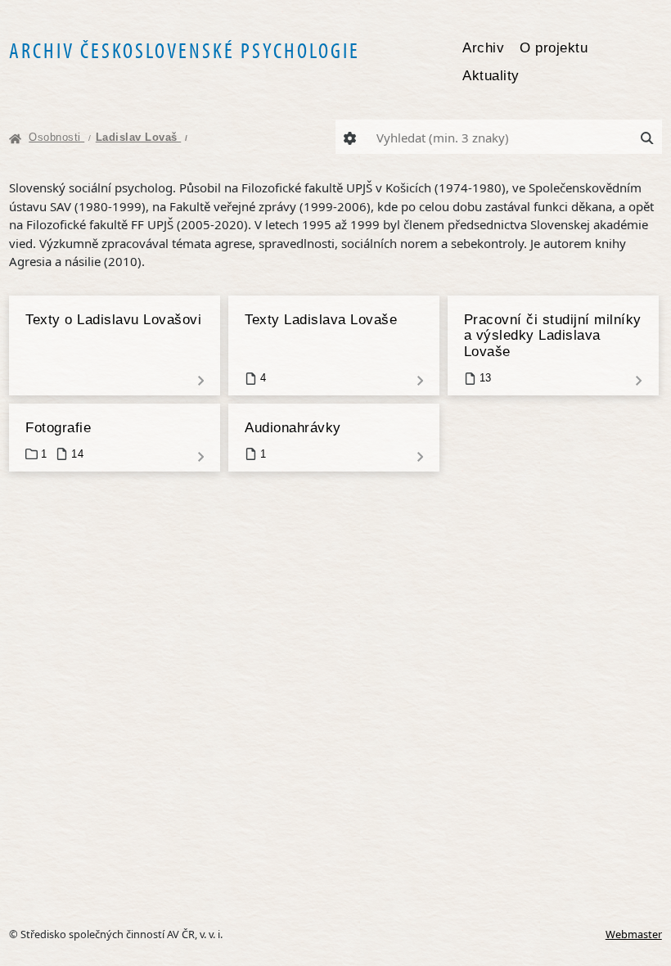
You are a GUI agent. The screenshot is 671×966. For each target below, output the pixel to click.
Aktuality (491, 75)
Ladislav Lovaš (142, 137)
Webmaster (634, 934)
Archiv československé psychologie (184, 50)
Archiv (483, 47)
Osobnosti (60, 137)
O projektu (554, 47)
